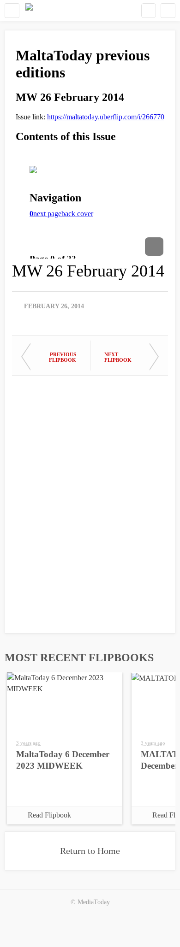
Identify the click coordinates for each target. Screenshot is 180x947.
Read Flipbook (49, 815)
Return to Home (90, 851)
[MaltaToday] (29, 10)
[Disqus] (90, 500)
